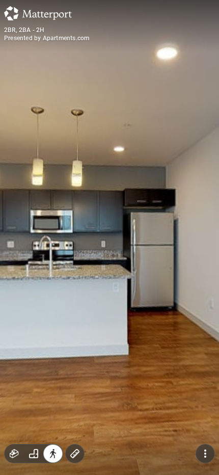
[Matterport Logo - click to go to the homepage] (38, 13)
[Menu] (205, 453)
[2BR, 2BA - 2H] (109, 237)
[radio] (14, 453)
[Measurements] (75, 453)
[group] (33, 453)
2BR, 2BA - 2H (24, 30)
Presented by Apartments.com (46, 38)
